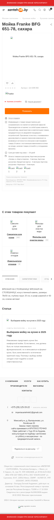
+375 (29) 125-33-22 (20, 407)
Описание (9, 279)
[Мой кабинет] (44, 10)
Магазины (38, 386)
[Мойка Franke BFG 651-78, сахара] (27, 56)
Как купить (43, 381)
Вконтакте (20, 399)
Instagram (34, 399)
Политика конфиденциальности (29, 457)
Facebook (27, 399)
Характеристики (29, 279)
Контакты (27, 391)
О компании (11, 381)
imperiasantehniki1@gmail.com (28, 412)
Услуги (27, 381)
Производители (18, 386)
